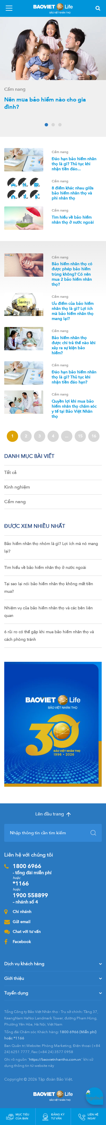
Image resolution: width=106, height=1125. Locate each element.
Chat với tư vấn (27, 931)
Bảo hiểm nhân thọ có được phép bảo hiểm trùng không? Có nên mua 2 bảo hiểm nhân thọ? (72, 274)
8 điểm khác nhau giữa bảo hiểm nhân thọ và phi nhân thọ (73, 193)
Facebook (22, 941)
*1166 (21, 883)
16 (94, 436)
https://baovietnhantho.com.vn (55, 1059)
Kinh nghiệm (17, 487)
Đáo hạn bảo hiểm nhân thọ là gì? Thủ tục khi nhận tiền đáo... (74, 164)
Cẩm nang (15, 502)
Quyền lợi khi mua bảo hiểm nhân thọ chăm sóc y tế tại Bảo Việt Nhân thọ (74, 409)
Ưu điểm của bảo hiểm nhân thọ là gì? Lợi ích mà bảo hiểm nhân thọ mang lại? (73, 311)
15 (80, 436)
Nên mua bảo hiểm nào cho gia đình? (45, 103)
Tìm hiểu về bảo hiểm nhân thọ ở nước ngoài (73, 220)
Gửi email (22, 921)
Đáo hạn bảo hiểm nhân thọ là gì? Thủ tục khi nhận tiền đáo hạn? (74, 377)
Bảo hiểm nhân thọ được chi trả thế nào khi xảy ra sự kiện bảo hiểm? (74, 345)
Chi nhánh (22, 911)
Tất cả (10, 472)
